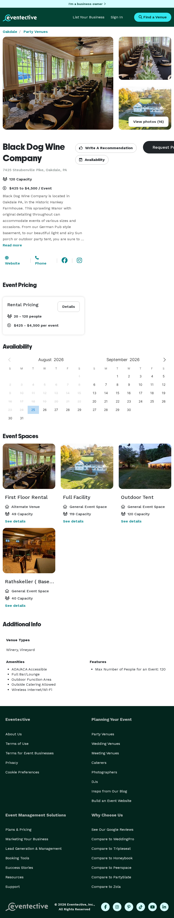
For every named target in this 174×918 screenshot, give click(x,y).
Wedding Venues (106, 743)
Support (12, 886)
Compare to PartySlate (111, 877)
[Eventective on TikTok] (140, 907)
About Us (13, 734)
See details (15, 521)
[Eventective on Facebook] (105, 907)
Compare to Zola (106, 886)
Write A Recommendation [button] (108, 148)
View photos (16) (148, 121)
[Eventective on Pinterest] (129, 907)
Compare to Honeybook (112, 858)
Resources (14, 877)
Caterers (99, 762)
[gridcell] (33, 410)
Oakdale (10, 31)
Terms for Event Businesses (29, 753)
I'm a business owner (86, 4)
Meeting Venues (105, 753)
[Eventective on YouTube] (152, 907)
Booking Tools (17, 858)
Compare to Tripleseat (111, 848)
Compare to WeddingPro (113, 839)
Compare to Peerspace (111, 867)
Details (68, 306)
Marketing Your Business (26, 839)
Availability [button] (94, 160)
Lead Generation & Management (33, 848)
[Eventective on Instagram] (117, 907)
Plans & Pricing (18, 829)
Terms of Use (17, 743)
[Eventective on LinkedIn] (164, 907)
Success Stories (19, 867)
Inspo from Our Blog (109, 791)
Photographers (104, 772)
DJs (95, 782)
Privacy (11, 762)
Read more (12, 245)
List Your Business (88, 17)
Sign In (117, 17)
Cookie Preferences (22, 772)
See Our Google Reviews (112, 829)
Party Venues (36, 31)
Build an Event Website (111, 801)
